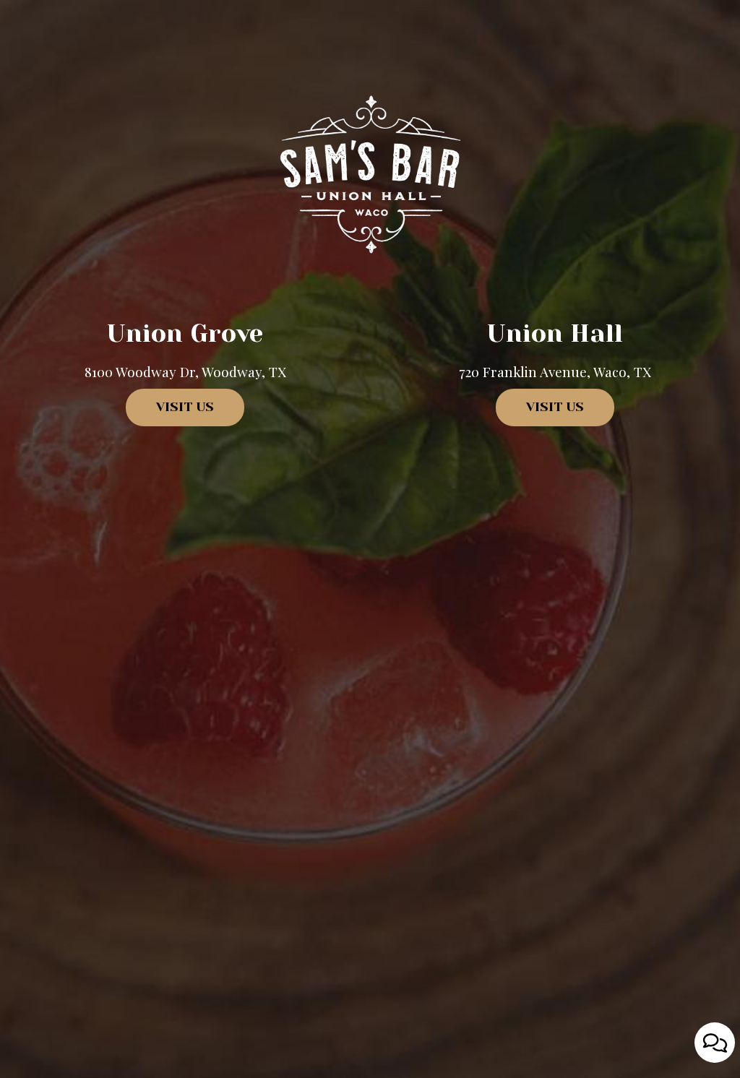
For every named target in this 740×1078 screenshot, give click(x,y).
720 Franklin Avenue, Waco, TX (555, 371)
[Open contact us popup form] (714, 1042)
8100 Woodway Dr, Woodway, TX (185, 371)
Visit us (170, 413)
